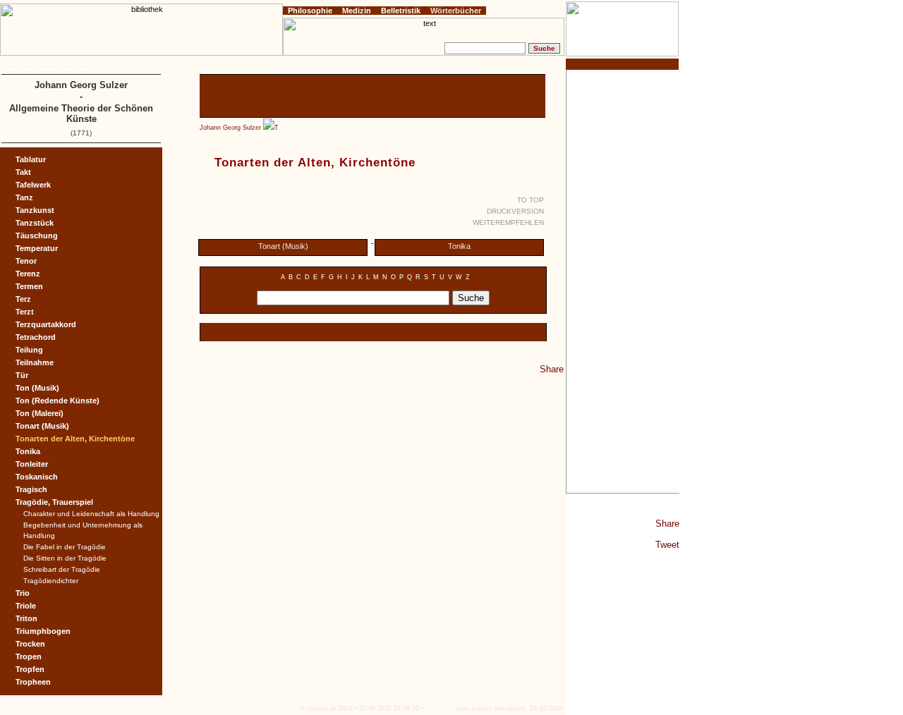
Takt (23, 172)
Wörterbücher (455, 10)
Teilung (29, 350)
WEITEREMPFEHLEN (508, 222)
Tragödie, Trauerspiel (54, 502)
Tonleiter (32, 464)
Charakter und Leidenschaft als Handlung (91, 514)
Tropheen (33, 682)
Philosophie (310, 10)
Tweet (667, 544)
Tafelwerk (33, 185)
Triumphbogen (43, 631)
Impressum (41, 62)
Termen (29, 286)
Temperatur (37, 248)
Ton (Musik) (37, 388)
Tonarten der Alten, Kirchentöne (75, 438)
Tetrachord (36, 337)
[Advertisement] (622, 281)
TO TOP (530, 200)
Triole (26, 605)
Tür (22, 375)
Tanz (24, 197)
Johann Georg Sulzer (230, 127)
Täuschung (37, 235)
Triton (26, 618)
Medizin (356, 10)
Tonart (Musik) (283, 246)
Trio (23, 593)
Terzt (25, 311)
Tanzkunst (35, 210)
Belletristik (400, 10)
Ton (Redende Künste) (57, 400)
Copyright (75, 62)
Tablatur (31, 159)
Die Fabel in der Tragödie (64, 547)
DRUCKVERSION (515, 211)
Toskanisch (37, 476)
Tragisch (31, 489)
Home (12, 62)
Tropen (29, 656)
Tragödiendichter (50, 581)
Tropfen (30, 669)
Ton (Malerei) (39, 413)
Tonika (459, 246)
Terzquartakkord (46, 324)
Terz (23, 299)
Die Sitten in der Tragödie (65, 558)
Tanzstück (35, 223)
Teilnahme (35, 362)
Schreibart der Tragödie (61, 569)
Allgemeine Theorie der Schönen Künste (81, 113)
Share (667, 523)
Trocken (30, 644)
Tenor (26, 261)
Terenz (28, 273)
